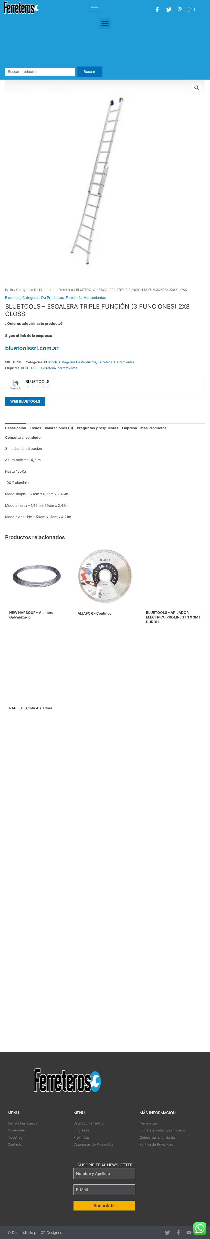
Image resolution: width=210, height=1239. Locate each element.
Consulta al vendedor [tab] (23, 437)
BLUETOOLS (30, 368)
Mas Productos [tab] (153, 428)
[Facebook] (157, 9)
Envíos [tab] (35, 428)
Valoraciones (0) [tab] (59, 428)
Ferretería (65, 290)
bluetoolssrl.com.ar (32, 348)
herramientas (67, 368)
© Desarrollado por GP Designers (35, 1232)
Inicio (9, 290)
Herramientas (95, 298)
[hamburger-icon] (94, 7)
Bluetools (12, 298)
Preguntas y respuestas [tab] (97, 428)
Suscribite (104, 1205)
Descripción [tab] (15, 428)
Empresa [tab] (129, 428)
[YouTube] (192, 9)
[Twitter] (169, 9)
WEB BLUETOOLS (25, 401)
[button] (105, 23)
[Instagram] (180, 9)
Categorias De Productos (35, 290)
